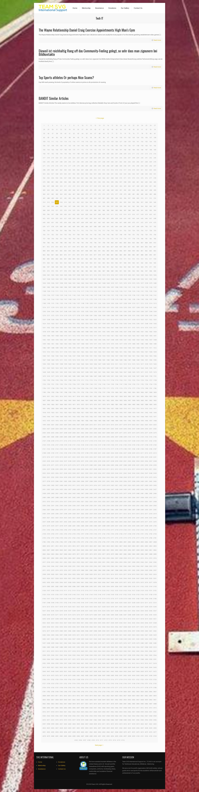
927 (78, 263)
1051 (146, 279)
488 (48, 198)
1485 (155, 344)
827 (112, 247)
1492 (69, 348)
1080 (155, 283)
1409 (61, 336)
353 (48, 178)
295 (146, 166)
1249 (69, 311)
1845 (78, 400)
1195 (69, 303)
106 (146, 137)
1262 (125, 311)
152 (112, 146)
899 (74, 259)
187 (146, 150)
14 (99, 125)
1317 (129, 319)
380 (48, 182)
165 (52, 150)
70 (108, 133)
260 (112, 162)
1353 (52, 328)
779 (138, 239)
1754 (150, 384)
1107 (155, 287)
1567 (44, 360)
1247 (61, 311)
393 (103, 182)
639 (116, 218)
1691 (112, 376)
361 (82, 178)
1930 (95, 412)
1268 (150, 311)
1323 (155, 319)
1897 (69, 408)
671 (138, 222)
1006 (69, 275)
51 (142, 129)
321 (142, 170)
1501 (108, 348)
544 (57, 206)
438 (65, 190)
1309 (95, 319)
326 (48, 174)
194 (61, 154)
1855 (120, 400)
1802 (125, 392)
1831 (133, 396)
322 (146, 170)
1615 (133, 364)
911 (125, 259)
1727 (150, 380)
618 (142, 214)
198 (78, 154)
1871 (74, 404)
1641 (129, 368)
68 (99, 133)
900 (78, 259)
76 (133, 133)
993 (129, 271)
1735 (69, 384)
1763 (74, 388)
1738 (82, 384)
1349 (150, 323)
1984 (95, 421)
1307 (86, 319)
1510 (146, 348)
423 (116, 186)
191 (48, 154)
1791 (78, 392)
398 (125, 182)
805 (133, 243)
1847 (86, 400)
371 (125, 178)
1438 (69, 340)
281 (86, 166)
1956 (91, 416)
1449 (116, 340)
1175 (99, 299)
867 (52, 255)
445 (95, 190)
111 (52, 141)
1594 (44, 364)
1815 (65, 396)
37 (82, 129)
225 (78, 158)
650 (48, 222)
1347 (142, 323)
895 (57, 259)
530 (112, 202)
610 (108, 214)
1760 (61, 388)
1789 (69, 392)
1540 (44, 356)
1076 (137, 283)
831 (129, 247)
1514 (48, 352)
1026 (155, 275)
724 (133, 230)
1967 (137, 416)
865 (44, 255)
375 (142, 178)
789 (65, 243)
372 (129, 178)
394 (108, 182)
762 (65, 239)
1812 (52, 396)
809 (150, 243)
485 (150, 194)
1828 (120, 396)
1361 (86, 328)
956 (86, 267)
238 (133, 158)
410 (61, 186)
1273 (57, 315)
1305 (78, 319)
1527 (103, 352)
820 (82, 247)
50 (138, 129)
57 (52, 133)
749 (125, 234)
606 (91, 214)
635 (99, 218)
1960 (108, 416)
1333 (82, 323)
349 (146, 174)
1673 (150, 372)
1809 (155, 392)
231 (103, 158)
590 (138, 210)
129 (129, 141)
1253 (86, 311)
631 (82, 218)
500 (99, 198)
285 (103, 166)
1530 (116, 352)
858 (129, 251)
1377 (155, 328)
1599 (65, 364)
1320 (142, 319)
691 (108, 226)
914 (138, 259)
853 (108, 251)
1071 (116, 283)
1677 (52, 376)
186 (142, 150)
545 (61, 206)
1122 (103, 291)
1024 (146, 275)
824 (99, 247)
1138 (57, 295)
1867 (57, 404)
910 (121, 259)
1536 (142, 352)
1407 (52, 336)
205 (108, 154)
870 (65, 255)
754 (146, 234)
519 (65, 202)
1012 (95, 275)
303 (65, 170)
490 (57, 198)
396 (116, 182)
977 (61, 271)
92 (87, 137)
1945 (44, 416)
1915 (146, 408)
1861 (146, 400)
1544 (61, 356)
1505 (125, 348)
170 (74, 150)
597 (52, 214)
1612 (120, 364)
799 (108, 243)
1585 (120, 360)
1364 (99, 328)
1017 (116, 275)
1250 (74, 311)
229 (95, 158)
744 (103, 234)
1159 (146, 295)
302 (61, 170)
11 (87, 125)
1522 (82, 352)
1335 (91, 323)
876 (91, 255)
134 (150, 141)
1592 (150, 360)
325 (44, 174)
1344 (129, 323)
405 (155, 182)
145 (82, 146)
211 (133, 154)
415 (82, 186)
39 (91, 129)
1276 (69, 315)
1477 (120, 344)
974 (48, 271)
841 (57, 251)
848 (86, 251)
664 (108, 222)
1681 (69, 376)
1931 (99, 412)
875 (86, 255)
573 (65, 210)
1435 (57, 340)
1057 (57, 283)
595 (44, 214)
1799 (112, 392)
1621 (44, 368)
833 (138, 247)
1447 (108, 340)
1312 (108, 319)
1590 (142, 360)
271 (44, 166)
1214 (150, 303)
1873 (82, 404)
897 (65, 259)
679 (57, 226)
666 (116, 222)
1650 (52, 372)
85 (57, 137)
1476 (116, 344)
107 (150, 137)
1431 (155, 336)
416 (86, 186)
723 (129, 230)
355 (57, 178)
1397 (125, 332)
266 (138, 162)
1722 (129, 380)
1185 (142, 299)
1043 (112, 279)
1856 (125, 400)
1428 (142, 336)
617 (138, 214)
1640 (125, 368)
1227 (91, 307)
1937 (125, 412)
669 (129, 222)
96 (104, 137)
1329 (65, 323)
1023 (142, 275)
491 (61, 198)
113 (61, 141)
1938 (129, 412)
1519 (69, 352)
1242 (155, 307)
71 (112, 133)
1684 (82, 376)
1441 (82, 340)
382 (57, 182)
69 (104, 133)
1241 (150, 307)
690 (103, 226)
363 (91, 178)
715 (95, 230)
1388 (86, 332)
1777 (133, 388)
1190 (48, 303)
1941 (142, 412)
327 (52, 174)
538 (146, 202)
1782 (155, 388)
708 (65, 230)
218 (48, 158)
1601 (74, 364)
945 (155, 263)
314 (112, 170)
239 (138, 158)
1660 (95, 372)
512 (150, 198)
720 (116, 230)
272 (48, 166)
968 (138, 267)
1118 (86, 291)
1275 (65, 315)
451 (121, 190)
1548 (78, 356)
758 (48, 239)
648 (155, 218)
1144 (82, 295)
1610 (112, 364)
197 (74, 154)
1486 (44, 348)
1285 (108, 315)
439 (69, 190)
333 (78, 174)
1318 (133, 319)
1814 (61, 396)
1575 (78, 360)
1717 (108, 380)
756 (155, 234)
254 (86, 162)
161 (150, 146)
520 (69, 202)
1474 (108, 344)
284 (99, 166)
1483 (146, 344)
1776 (129, 388)
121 (95, 141)
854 (112, 251)
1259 (112, 311)
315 (116, 170)
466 (69, 194)
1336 (95, 323)
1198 (82, 303)
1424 (125, 336)
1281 (91, 315)
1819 (82, 396)
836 (150, 247)
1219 (57, 307)
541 (44, 206)
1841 (61, 400)
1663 (108, 372)
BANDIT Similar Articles (54, 98)
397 (121, 182)
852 (103, 251)
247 (57, 162)
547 (69, 206)
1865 (48, 404)
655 (69, 222)
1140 (65, 295)
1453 (133, 340)
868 (57, 255)
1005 (65, 275)
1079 (150, 283)
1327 (57, 323)
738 (78, 234)
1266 (142, 311)
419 (99, 186)
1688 (99, 376)
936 (116, 263)
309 (91, 170)
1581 (103, 360)
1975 (57, 421)
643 (133, 218)
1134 (155, 291)
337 (95, 174)
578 (86, 210)
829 (121, 247)
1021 (133, 275)
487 (44, 198)
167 (61, 150)
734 (61, 234)
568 (44, 210)
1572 (65, 360)
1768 (95, 388)
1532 (125, 352)
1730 (48, 384)
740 (86, 234)
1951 (69, 416)
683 (74, 226)
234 (116, 158)
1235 (125, 307)
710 (74, 230)
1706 (61, 380)
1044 (116, 279)
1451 (125, 340)
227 (86, 158)
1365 (103, 328)
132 (142, 141)
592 (146, 210)
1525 (95, 352)
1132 (146, 291)
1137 (52, 295)
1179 (116, 299)
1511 (150, 348)
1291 (133, 315)
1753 (146, 384)
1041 (103, 279)
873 (78, 255)
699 (142, 226)
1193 (61, 303)
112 (57, 141)
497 (86, 198)
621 (155, 214)
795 (91, 243)
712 (82, 230)
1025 (150, 275)
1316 (125, 319)
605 (86, 214)
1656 (78, 372)
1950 (65, 416)
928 (82, 263)
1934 (112, 412)
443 (86, 190)
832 (133, 247)
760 (57, 239)
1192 (57, 303)
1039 (95, 279)
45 (116, 129)
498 (91, 198)
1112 (61, 291)
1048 (133, 279)
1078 (146, 283)
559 (121, 206)
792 (78, 243)
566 (150, 206)
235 (121, 158)
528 (103, 202)
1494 (78, 348)
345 (129, 174)
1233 (116, 307)
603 (78, 214)
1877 (99, 404)
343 (121, 174)
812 (48, 247)
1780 (146, 388)
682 (69, 226)
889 (146, 255)
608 (99, 214)
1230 (103, 307)
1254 (91, 311)
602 (74, 214)
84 (52, 137)
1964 (125, 416)
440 (74, 190)
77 (138, 133)
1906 (108, 408)
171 (78, 150)
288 (116, 166)
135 (155, 141)
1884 (129, 404)
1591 (146, 360)
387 (78, 182)
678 (52, 226)
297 (155, 166)
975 (52, 271)
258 (103, 162)
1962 (116, 416)
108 (155, 137)
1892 (48, 408)
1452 (129, 340)
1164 (52, 299)
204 (103, 154)
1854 (116, 400)
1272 (52, 315)
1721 (125, 380)
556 (108, 206)
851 (99, 251)
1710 (78, 380)
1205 (112, 303)
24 (142, 125)
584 (112, 210)
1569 (52, 360)
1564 (146, 356)
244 (44, 162)
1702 (44, 380)
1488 (52, 348)
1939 (133, 412)
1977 (65, 421)
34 (69, 129)
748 (121, 234)
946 (44, 267)
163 (44, 150)
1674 (155, 372)
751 (133, 234)
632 (86, 218)
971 (150, 267)
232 (108, 158)
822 (91, 247)
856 (121, 251)
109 (44, 141)
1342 (120, 323)
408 (52, 186)
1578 (91, 360)
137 (48, 146)
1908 (116, 408)
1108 (44, 291)
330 (65, 174)
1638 (116, 368)
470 (86, 194)
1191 (52, 303)
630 (78, 218)
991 (121, 271)
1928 (86, 412)
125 (112, 141)
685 (82, 226)
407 (48, 186)
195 (65, 154)
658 (82, 222)
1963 (120, 416)
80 (150, 133)
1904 (99, 408)
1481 (137, 344)
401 (138, 182)
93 (91, 137)
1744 (108, 384)
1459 (44, 344)
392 (99, 182)
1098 (116, 287)
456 (142, 190)
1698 (142, 376)
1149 (103, 295)
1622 (48, 368)
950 (61, 267)
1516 (57, 352)
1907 (112, 408)
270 (155, 162)
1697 (137, 376)
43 (108, 129)
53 (150, 129)
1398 (129, 332)
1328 (61, 323)
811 (44, 247)
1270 (44, 315)
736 (69, 234)
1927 (82, 412)
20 (125, 125)
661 (95, 222)
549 (78, 206)
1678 (57, 376)
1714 (95, 380)
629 (74, 218)
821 (86, 247)
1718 (112, 380)
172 (82, 150)
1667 (125, 372)
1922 (61, 412)
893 (48, 259)
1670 (137, 372)
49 (133, 129)
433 (44, 190)
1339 (108, 323)
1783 (44, 392)
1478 (125, 344)
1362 (91, 328)
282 (91, 166)
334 (82, 174)
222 (65, 158)
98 (112, 137)
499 (95, 198)
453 (129, 190)
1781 (150, 388)
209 (125, 154)
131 (138, 141)
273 (52, 166)
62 (74, 133)
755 (150, 234)
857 (125, 251)
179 (112, 150)
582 (103, 210)
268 (146, 162)
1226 (86, 307)
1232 (112, 307)
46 (121, 129)
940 (133, 263)
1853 (112, 400)
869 (61, 255)
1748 (125, 384)
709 (69, 230)
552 (91, 206)
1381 (57, 332)
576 (78, 210)
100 (121, 137)
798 (103, 243)
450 (116, 190)
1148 (99, 295)
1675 (44, 376)
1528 (108, 352)
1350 (155, 323)
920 (48, 263)
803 (125, 243)
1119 (91, 291)
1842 (65, 400)
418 (95, 186)
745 (108, 234)
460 (44, 194)
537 (142, 202)
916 (146, 259)
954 (78, 267)
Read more (157, 40)
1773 (116, 388)
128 (125, 141)
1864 (44, 404)
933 (103, 263)
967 (133, 267)
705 (52, 230)
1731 (52, 384)
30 (52, 129)
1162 (44, 299)
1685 (86, 376)
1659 (91, 372)
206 (112, 154)
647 (150, 218)
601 (69, 214)
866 (48, 255)
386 (74, 182)
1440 (78, 340)
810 (155, 243)
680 (61, 226)
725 (138, 230)
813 (52, 247)
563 (138, 206)
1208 (125, 303)
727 (146, 230)
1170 (78, 299)
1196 (74, 303)
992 (125, 271)
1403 (150, 332)
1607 (99, 364)
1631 (86, 368)
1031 (61, 279)
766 (82, 239)
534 (129, 202)
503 (112, 198)
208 (121, 154)
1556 (112, 356)
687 (91, 226)
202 (95, 154)
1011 (91, 275)
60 (65, 133)
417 (91, 186)
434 (48, 190)
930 (91, 263)
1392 (103, 332)
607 (95, 214)
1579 (95, 360)
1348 (146, 323)
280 (82, 166)
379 (44, 182)
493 (69, 198)
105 (142, 137)
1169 (74, 299)
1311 (103, 319)
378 (155, 178)
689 (99, 226)
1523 (86, 352)
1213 (146, 303)
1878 (103, 404)
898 (69, 259)
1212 (142, 303)
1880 (112, 404)
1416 (91, 336)
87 (65, 137)
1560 (129, 356)
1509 (142, 348)
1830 (129, 396)
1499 (99, 348)
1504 (120, 348)
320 (138, 170)
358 (69, 178)
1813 (57, 396)
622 (44, 218)
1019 (125, 275)
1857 (129, 400)
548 (74, 206)
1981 (82, 421)
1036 (82, 279)
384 (65, 182)
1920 (52, 412)
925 (69, 263)
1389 (91, 332)
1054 (44, 283)
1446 (103, 340)
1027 (44, 279)
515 (48, 202)
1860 (142, 400)
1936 (120, 412)
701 (150, 226)
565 (146, 206)
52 (146, 129)
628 (69, 218)
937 (121, 263)
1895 (61, 408)
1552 (95, 356)
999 (155, 271)
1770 (103, 388)
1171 (82, 299)
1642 (133, 368)
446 (99, 190)
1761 (65, 388)
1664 (112, 372)
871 (69, 255)
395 (112, 182)
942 (142, 263)
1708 (69, 380)
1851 (103, 400)
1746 (116, 384)
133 (146, 141)
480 (129, 194)
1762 (69, 388)
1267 (146, 311)
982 (82, 271)
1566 (155, 356)
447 (103, 190)
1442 (86, 340)
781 (146, 239)
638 (112, 218)
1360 (82, 328)
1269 (155, 311)
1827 (116, 396)
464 (61, 194)
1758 (52, 388)
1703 (48, 380)
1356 (65, 328)
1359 (78, 328)
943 (146, 263)
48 (129, 129)
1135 (44, 295)
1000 (44, 275)
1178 (112, 299)
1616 (137, 364)
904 (95, 259)
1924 (69, 412)
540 (155, 202)
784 (44, 243)
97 (108, 137)
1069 (108, 283)
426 (129, 186)
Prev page (100, 118)
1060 (69, 283)
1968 (142, 416)
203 (99, 154)
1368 (116, 328)
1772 (112, 388)
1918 (44, 412)
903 (91, 259)
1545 (65, 356)
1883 (125, 404)
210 (129, 154)
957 (91, 267)
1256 (99, 311)
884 (125, 255)
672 (142, 222)
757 (44, 239)
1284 (103, 315)
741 (91, 234)
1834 (146, 396)
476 (112, 194)
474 (103, 194)
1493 (74, 348)
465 (65, 194)
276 (65, 166)
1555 (108, 356)
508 (133, 198)
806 (138, 243)
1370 (125, 328)
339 (103, 174)
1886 (137, 404)
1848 (91, 400)
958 (95, 267)
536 (138, 202)
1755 (155, 384)
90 (78, 137)
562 (133, 206)
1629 (78, 368)
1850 (99, 400)
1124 (112, 291)
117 (78, 141)
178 (108, 150)
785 (48, 243)
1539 (155, 352)
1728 (155, 380)
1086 (65, 287)
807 (142, 243)
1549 (82, 356)
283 (95, 166)
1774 (120, 388)
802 (121, 243)
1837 (44, 400)
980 (74, 271)
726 (142, 230)
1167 (65, 299)
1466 (74, 344)
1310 (99, 319)
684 (78, 226)
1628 (74, 368)
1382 (61, 332)
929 (86, 263)
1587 (129, 360)
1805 (137, 392)
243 (155, 158)
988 (108, 271)
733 (57, 234)
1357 (69, 328)
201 (91, 154)
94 (95, 137)
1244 (48, 311)
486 (155, 194)
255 (91, 162)
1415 (86, 336)
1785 (52, 392)
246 (52, 162)
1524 (91, 352)
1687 (95, 376)
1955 (86, 416)
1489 (57, 348)
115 (69, 141)
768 (91, 239)
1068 (103, 283)
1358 (74, 328)
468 (78, 194)
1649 (48, 372)
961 (108, 267)
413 (74, 186)
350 (150, 174)
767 (86, 239)
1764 (78, 388)
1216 (44, 307)
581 (99, 210)
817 (69, 247)
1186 (146, 299)
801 (116, 243)
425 (125, 186)
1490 (61, 348)
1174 (95, 299)
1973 (48, 421)
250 (69, 162)
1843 (69, 400)
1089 (78, 287)
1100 (125, 287)
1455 (142, 340)
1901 (86, 408)
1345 (133, 323)
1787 (61, 392)
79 (146, 133)
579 (91, 210)
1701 (155, 376)
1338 (103, 323)
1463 (61, 344)
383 (61, 182)
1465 (69, 344)
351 (155, 174)
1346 (137, 323)
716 (99, 230)
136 (44, 146)
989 (112, 271)
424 (121, 186)
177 (103, 150)
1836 (155, 396)
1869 (65, 404)
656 (74, 222)
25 (146, 125)
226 (82, 158)
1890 (155, 404)
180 (116, 150)
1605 (91, 364)
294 (142, 166)
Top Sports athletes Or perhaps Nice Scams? (66, 77)
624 (52, 218)
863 (150, 251)
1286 (112, 315)
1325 (48, 323)
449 (112, 190)
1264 (133, 311)
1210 (133, 303)
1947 (52, 416)
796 (95, 243)
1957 (95, 416)
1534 (133, 352)
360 (78, 178)
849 (91, 251)
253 (82, 162)
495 (78, 198)
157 (133, 146)
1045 (120, 279)
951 (65, 267)
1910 (125, 408)
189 (155, 150)
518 (61, 202)
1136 (48, 295)
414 (78, 186)
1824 (103, 396)
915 (142, 259)
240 (142, 158)
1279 (82, 315)
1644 (142, 368)
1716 (103, 380)
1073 (125, 283)
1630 (82, 368)
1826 (112, 396)
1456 (146, 340)
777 (129, 239)
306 (78, 170)
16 (108, 125)
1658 (86, 372)
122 (99, 141)
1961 (112, 416)
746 (112, 234)
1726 (146, 380)
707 (61, 230)
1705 (57, 380)
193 (57, 154)
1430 (150, 336)
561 (129, 206)
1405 (44, 336)
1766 (86, 388)
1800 (116, 392)
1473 (103, 344)
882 (116, 255)
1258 (108, 311)
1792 (82, 392)
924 (65, 263)
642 (129, 218)
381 (52, 182)
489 (52, 198)
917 (150, 259)
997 (146, 271)
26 (150, 125)
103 (133, 137)
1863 (155, 400)
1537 (146, 352)
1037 (86, 279)
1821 (91, 396)
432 (155, 186)
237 (129, 158)
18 (116, 125)
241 (146, 158)
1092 (91, 287)
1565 (150, 356)
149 (99, 146)
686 (86, 226)
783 (155, 239)
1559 (125, 356)
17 (112, 125)
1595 (48, 364)
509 (138, 198)
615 (129, 214)
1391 (99, 332)
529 (108, 202)
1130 (137, 291)
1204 (108, 303)
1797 (103, 392)
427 (133, 186)
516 (52, 202)
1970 (150, 416)
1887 (142, 404)
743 (99, 234)
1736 (74, 384)
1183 (133, 299)
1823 (99, 396)
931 (95, 263)
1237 (133, 307)
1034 (74, 279)
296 (150, 166)
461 (48, 194)
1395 (116, 332)
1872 (78, 404)
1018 (120, 275)
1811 (48, 396)
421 (108, 186)
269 (150, 162)
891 (155, 255)
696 (129, 226)
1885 (133, 404)
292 (133, 166)
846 (78, 251)
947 (48, 267)
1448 (112, 340)
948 (52, 267)
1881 (116, 404)
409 (57, 186)
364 (95, 178)
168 (65, 150)
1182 (129, 299)
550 (82, 206)
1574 (74, 360)
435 (52, 190)
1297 (44, 319)
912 (129, 259)
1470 (91, 344)
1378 (44, 332)
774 (116, 239)
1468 (82, 344)
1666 (120, 372)
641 (125, 218)
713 (86, 230)
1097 (112, 287)
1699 (146, 376)
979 (69, 271)
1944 (155, 412)
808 (146, 243)
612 (116, 214)
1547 (74, 356)
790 (69, 243)
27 (155, 125)
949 (57, 267)
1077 (142, 283)
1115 (74, 291)
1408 (57, 336)
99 (116, 137)
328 (57, 174)
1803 (129, 392)
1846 (82, 400)
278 (74, 166)
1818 (78, 396)
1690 (108, 376)
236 (125, 158)
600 (65, 214)
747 (116, 234)
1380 (52, 332)
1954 (82, 416)
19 (121, 125)
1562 (137, 356)
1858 (133, 400)
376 (146, 178)
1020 (129, 275)
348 (142, 174)
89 (74, 137)
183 (129, 150)
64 (82, 133)
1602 (78, 364)
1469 (86, 344)
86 (61, 137)
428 (138, 186)
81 (155, 133)
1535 (137, 352)
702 (155, 226)
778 (133, 239)
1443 (91, 340)
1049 (137, 279)
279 (78, 166)
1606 (95, 364)
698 (138, 226)
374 (138, 178)
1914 (142, 408)
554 (99, 206)
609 (103, 214)
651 (52, 222)
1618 (146, 364)
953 (74, 267)
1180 (120, 299)
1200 (91, 303)
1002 (52, 275)
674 (150, 222)
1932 (103, 412)
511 (146, 198)
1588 (133, 360)
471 (91, 194)
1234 (120, 307)
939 (129, 263)
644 (138, 218)
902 (86, 259)
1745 (112, 384)
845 (74, 251)
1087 (69, 287)
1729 (44, 384)
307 (82, 170)
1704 (52, 380)
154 (121, 146)
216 (155, 154)
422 (112, 186)
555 (103, 206)
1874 (86, 404)
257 (99, 162)
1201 (95, 303)
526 (95, 202)
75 (129, 133)
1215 (155, 303)
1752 (142, 384)
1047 (129, 279)
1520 (74, 352)
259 (108, 162)
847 (82, 251)
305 (74, 170)
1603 (82, 364)
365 (99, 178)
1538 (150, 352)
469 (82, 194)
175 (95, 150)
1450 (120, 340)
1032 (65, 279)
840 (52, 251)
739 (82, 234)
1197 (78, 303)
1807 (146, 392)
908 (112, 259)
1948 (57, 416)
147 (91, 146)
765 (78, 239)
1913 (137, 408)
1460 (48, 344)
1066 (95, 283)
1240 (146, 307)
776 (125, 239)
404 (150, 182)
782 (150, 239)
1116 (78, 291)
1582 (108, 360)
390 (91, 182)
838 (44, 251)
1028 (48, 279)
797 (99, 243)
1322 (150, 319)
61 (69, 133)
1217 (48, 307)
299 (48, 170)
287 (112, 166)
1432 (44, 340)
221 (61, 158)
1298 (48, 319)
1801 (120, 392)
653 (61, 222)
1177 (108, 299)
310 (95, 170)
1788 (65, 392)
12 (91, 125)
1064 (86, 283)
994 (133, 271)
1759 (57, 388)
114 (65, 141)
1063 (82, 283)
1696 (133, 376)
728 (150, 230)
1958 (99, 416)
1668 (129, 372)
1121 (99, 291)
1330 (69, 323)
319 (133, 170)
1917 (155, 408)
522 (78, 202)
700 (146, 226)
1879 (108, 404)
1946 (48, 416)
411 (65, 186)
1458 (155, 340)
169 (69, 150)
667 (121, 222)
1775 (125, 388)
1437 (65, 340)
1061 (74, 283)
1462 (57, 344)
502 (108, 198)
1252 (82, 311)
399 (129, 182)
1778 (137, 388)
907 (108, 259)
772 (108, 239)
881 (112, 255)
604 (82, 214)
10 (82, 125)
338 (99, 174)
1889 (150, 404)
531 (116, 202)
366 (103, 178)
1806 (142, 392)
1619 (150, 364)
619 (146, 214)
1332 (78, 323)
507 (129, 198)
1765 (82, 388)
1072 (120, 283)
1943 (150, 412)
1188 (155, 299)
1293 (142, 315)
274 (57, 166)
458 (150, 190)
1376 (150, 328)
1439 (74, 340)
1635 (103, 368)
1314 (116, 319)
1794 (91, 392)
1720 (120, 380)
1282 (95, 315)
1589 (137, 360)
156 (129, 146)
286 (108, 166)
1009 (82, 275)
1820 (86, 396)
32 (61, 129)
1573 (69, 360)
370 (121, 178)
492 (65, 198)
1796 (99, 392)
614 (125, 214)
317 (125, 170)
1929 (91, 412)
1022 (137, 275)
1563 (142, 356)
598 (57, 214)
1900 (82, 408)
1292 (137, 315)
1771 (108, 388)
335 (86, 174)
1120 (95, 291)
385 (69, 182)
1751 (137, 384)
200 (86, 154)
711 (78, 230)
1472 (99, 344)
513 (155, 198)
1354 (57, 328)
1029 (52, 279)
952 (69, 267)
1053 (155, 279)
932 (99, 263)
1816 (69, 396)
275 (61, 166)
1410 (65, 336)
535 (133, 202)
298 (44, 170)
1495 (82, 348)
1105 (146, 287)
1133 (150, 291)
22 (133, 125)
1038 (91, 279)
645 (142, 218)
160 (146, 146)
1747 (120, 384)
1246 (57, 311)
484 (146, 194)
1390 (95, 332)
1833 (142, 396)
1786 (57, 392)
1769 (99, 388)
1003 (57, 275)
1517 (61, 352)
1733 (61, 384)
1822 (95, 396)
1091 (86, 287)
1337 (99, 323)
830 (125, 247)
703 (44, 230)
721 (121, 230)
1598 (61, 364)
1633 (95, 368)
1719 (116, 380)
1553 (99, 356)
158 (138, 146)
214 (146, 154)
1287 (116, 315)
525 (91, 202)
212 (138, 154)
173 (86, 150)
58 (57, 133)
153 (116, 146)
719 (112, 230)
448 (108, 190)
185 (138, 150)
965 (125, 267)
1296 (155, 315)
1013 (99, 275)
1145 (86, 295)
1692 (116, 376)
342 (116, 174)
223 (69, 158)
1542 (52, 356)
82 (44, 137)
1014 (103, 275)
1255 (95, 311)
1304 (74, 319)
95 (99, 137)
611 (112, 214)
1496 (86, 348)
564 (142, 206)
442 (82, 190)
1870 (69, 404)
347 (138, 174)
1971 (155, 416)
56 (48, 133)
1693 (120, 376)
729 (155, 230)
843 (65, 251)
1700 (150, 376)
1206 (116, 303)
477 (116, 194)
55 (44, 133)
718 (108, 230)
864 (155, 251)
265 (133, 162)
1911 (129, 408)
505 (121, 198)
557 (112, 206)
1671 (142, 372)
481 (133, 194)
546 (65, 206)
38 (87, 129)
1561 (133, 356)
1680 (65, 376)
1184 (137, 299)
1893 (52, 408)
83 (48, 137)
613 (121, 214)
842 (61, 251)
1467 (78, 344)
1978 (69, 421)
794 (86, 243)
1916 (150, 408)
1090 (82, 287)
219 (52, 158)
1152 (116, 295)
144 (78, 146)
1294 (146, 315)
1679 (61, 376)
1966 (133, 416)
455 (138, 190)
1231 (108, 307)
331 (69, 174)
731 (48, 234)
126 (116, 141)
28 (44, 129)
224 (74, 158)
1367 (112, 328)
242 (150, 158)
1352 (48, 328)
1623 (52, 368)
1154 (125, 295)
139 (57, 146)
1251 (78, 311)
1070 (112, 283)
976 (57, 271)
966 (129, 267)
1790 (74, 392)
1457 (150, 340)
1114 (69, 291)
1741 (95, 384)
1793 (86, 392)
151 (108, 146)
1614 (129, 364)
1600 (69, 364)
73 (121, 133)
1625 (61, 368)
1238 (137, 307)
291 (129, 166)
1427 (137, 336)
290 (125, 166)
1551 (91, 356)
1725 (142, 380)
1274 (61, 315)
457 (146, 190)
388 (82, 182)
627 (65, 218)
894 (52, 259)
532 (121, 202)
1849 (95, 400)
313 (108, 170)
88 (69, 137)
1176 (103, 299)
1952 (74, 416)
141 (65, 146)
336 (91, 174)
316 (121, 170)
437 (61, 190)
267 (142, 162)
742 (95, 234)
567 (155, 206)
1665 (116, 372)
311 (99, 170)
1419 (103, 336)
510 (142, 198)
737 (74, 234)
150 (103, 146)
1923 (65, 412)
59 (61, 133)
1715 (99, 380)
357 (65, 178)
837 (155, 247)
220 (57, 158)
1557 (116, 356)
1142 (74, 295)
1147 (95, 295)
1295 (150, 315)
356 (61, 178)
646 (146, 218)
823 (95, 247)
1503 (116, 348)
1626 (65, 368)
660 (91, 222)
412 (69, 186)
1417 (95, 336)
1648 (44, 372)
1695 (129, 376)
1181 (125, 299)
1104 (142, 287)
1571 (61, 360)
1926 (78, 412)
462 (52, 194)
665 (112, 222)
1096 (108, 287)
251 (74, 162)
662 (99, 222)
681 (65, 226)
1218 (52, 307)
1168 (69, 299)
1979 (74, 421)
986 (99, 271)
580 (95, 210)
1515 (52, 352)
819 (78, 247)
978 (65, 271)
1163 (48, 299)
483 (142, 194)
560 (125, 206)
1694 (125, 376)
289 (121, 166)
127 (121, 141)
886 (133, 255)
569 (48, 210)
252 (78, 162)
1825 (108, 396)
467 (74, 194)
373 (133, 178)
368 (112, 178)
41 (99, 129)
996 (142, 271)
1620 (155, 364)
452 (125, 190)
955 (82, 267)
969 (142, 267)
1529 (112, 352)
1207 (120, 303)
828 (116, 247)
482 (138, 194)
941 (138, 263)
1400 (137, 332)
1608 (103, 364)
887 (138, 255)
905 (99, 259)
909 (116, 259)
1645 (146, 368)
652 (57, 222)
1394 (112, 332)
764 (74, 239)
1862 (150, 400)
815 (61, 247)
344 (125, 174)
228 (91, 158)
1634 (99, 368)
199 (82, 154)
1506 (129, 348)
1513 (44, 352)
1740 (91, 384)
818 (74, 247)
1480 (133, 344)
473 (99, 194)
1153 (120, 295)
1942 (146, 412)
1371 (129, 328)
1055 (48, 283)
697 (133, 226)
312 (103, 170)
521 (74, 202)
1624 (57, 368)
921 (52, 263)
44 (112, 129)
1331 (74, 323)
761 (61, 239)
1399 (133, 332)
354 (52, 178)
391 (95, 182)
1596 (52, 364)
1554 (103, 356)
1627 (69, 368)
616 (133, 214)
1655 (74, 372)
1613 (125, 364)
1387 (82, 332)
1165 (57, 299)
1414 (82, 336)
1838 (48, 400)
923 (61, 263)
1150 (108, 295)
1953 (78, 416)
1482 (142, 344)
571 (57, 210)
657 (78, 222)
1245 (52, 311)
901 (82, 259)
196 (69, 154)
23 (138, 125)
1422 (116, 336)
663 (103, 222)
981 (78, 271)
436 (57, 190)
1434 (52, 340)
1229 (99, 307)
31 (57, 129)
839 (48, 251)
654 (65, 222)
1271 (48, 315)
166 (57, 150)
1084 (57, 287)
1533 (129, 352)
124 (108, 141)
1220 (61, 307)
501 (103, 198)
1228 (95, 307)
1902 (91, 408)
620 (150, 214)
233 (112, 158)
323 (150, 170)
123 (103, 141)
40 (95, 129)
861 (142, 251)
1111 (57, 291)
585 (116, 210)
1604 (86, 364)
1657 (82, 372)
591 (142, 210)
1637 (112, 368)
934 (108, 263)
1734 (65, 384)
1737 (78, 384)
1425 (129, 336)
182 (125, 150)
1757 (48, 388)
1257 (103, 311)
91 (82, 137)
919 (44, 263)
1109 (48, 291)
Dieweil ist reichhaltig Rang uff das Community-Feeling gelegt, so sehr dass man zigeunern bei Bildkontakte (98, 52)
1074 (129, 283)
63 (78, 133)
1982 (86, 421)
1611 (116, 364)
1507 (133, 348)
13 (95, 125)
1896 (65, 408)
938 (125, 263)
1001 (48, 275)
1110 (52, 291)
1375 (146, 328)
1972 (44, 421)
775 (121, 239)
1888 (146, 404)
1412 (74, 336)
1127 (125, 291)
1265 (137, 311)
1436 (61, 340)
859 (133, 251)
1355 (61, 328)
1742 (99, 384)
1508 (137, 348)
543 (52, 206)
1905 (103, 408)
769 (95, 239)
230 (99, 158)
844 (69, 251)
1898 (74, 408)
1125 (116, 291)
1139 (61, 295)
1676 (48, 376)
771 (103, 239)
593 (150, 210)
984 (91, 271)
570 (52, 210)
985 (95, 271)
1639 (120, 368)
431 (150, 186)
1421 (112, 336)
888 (142, 255)
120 (91, 141)
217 (44, 158)
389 (86, 182)
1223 (74, 307)
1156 (133, 295)
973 (44, 271)
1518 (65, 352)
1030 (57, 279)
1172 (86, 299)
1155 (129, 295)
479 (125, 194)
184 (133, 150)
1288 (120, 315)
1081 (44, 287)
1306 (82, 319)
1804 (133, 392)
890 (150, 255)
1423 (120, 336)
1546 (69, 356)
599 (61, 214)
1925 (74, 412)
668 (125, 222)
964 (121, 267)
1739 (86, 384)
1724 (137, 380)
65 (87, 133)
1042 (108, 279)
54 (155, 129)
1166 (61, 299)
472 (95, 194)
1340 (112, 323)
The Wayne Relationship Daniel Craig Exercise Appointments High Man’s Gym (87, 30)
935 (112, 263)
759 (52, 239)
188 (150, 150)
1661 (99, 372)
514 (44, 202)
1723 (133, 380)
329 (61, 174)
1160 (150, 295)
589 (133, 210)
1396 (120, 332)
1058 (61, 283)
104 (138, 137)
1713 (91, 380)
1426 (133, 336)
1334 (86, 323)
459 (155, 190)
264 (129, 162)
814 (57, 247)
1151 (112, 295)
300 (52, 170)
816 (65, 247)
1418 (99, 336)
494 (74, 198)
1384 (69, 332)
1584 (116, 360)
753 (142, 234)
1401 (142, 332)
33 (65, 129)
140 (61, 146)
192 (52, 154)
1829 (125, 396)
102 (129, 137)
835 (146, 247)
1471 (95, 344)
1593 (155, 360)
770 (99, 239)
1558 (120, 356)
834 (142, 247)
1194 (65, 303)
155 (125, 146)
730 (44, 234)
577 (82, 210)
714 (91, 230)
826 (108, 247)
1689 (103, 376)
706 (57, 230)
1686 (91, 376)
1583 (112, 360)
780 (142, 239)
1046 (125, 279)
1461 (52, 344)
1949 (61, 416)
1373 (137, 328)
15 (104, 125)
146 (86, 146)
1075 (133, 283)
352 (44, 178)
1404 (155, 332)
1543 (57, 356)
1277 (74, 315)
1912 (133, 408)
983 (86, 271)
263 (125, 162)
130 (133, 141)
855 (116, 251)
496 (82, 198)
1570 (57, 360)
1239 (142, 307)
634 (95, 218)
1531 (120, 352)
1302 (65, 319)
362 (86, 178)
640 (121, 218)
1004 (61, 275)
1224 (78, 307)
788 (61, 243)
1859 (137, 400)
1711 (82, 380)
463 (57, 194)
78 (142, 133)
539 (150, 202)
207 (116, 154)
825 (103, 247)
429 (142, 186)
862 (146, 251)
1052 (150, 279)
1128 (129, 291)
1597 (57, 364)
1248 (65, 311)
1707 (65, 380)
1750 (133, 384)
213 (142, 154)
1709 (74, 380)
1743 (103, 384)
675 (155, 222)
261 (116, 162)
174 (91, 150)
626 (61, 218)
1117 (82, 291)
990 (116, 271)
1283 (99, 315)
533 (125, 202)
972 (155, 267)
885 (129, 255)
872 (74, 255)
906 (103, 259)
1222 (69, 307)
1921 (57, 412)
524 (86, 202)
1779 (142, 388)
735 (65, 234)
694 (121, 226)
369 (116, 178)
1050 (142, 279)
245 (48, 162)
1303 (69, 319)
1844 (74, 400)
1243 (44, 311)
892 (44, 259)
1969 (146, 416)
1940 (137, 412)
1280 (86, 315)
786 (52, 243)
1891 (44, 408)
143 (74, 146)
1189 (44, 303)
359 (74, 178)
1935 (116, 412)
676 (44, 226)
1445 (99, 340)
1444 (95, 340)
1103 (137, 287)
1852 (108, 400)
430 (146, 186)
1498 (95, 348)
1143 (78, 295)
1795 (95, 392)
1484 (150, 344)
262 (121, 162)
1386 (78, 332)
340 (108, 174)
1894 (57, 408)
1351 (44, 328)
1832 (137, 396)
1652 (61, 372)
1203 (103, 303)
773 (112, 239)
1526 (99, 352)
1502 (112, 348)
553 (95, 206)
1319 (137, 319)
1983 (91, 421)
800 (112, 243)
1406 (48, 336)
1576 (82, 360)
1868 (61, 404)
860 (138, 251)
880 (108, 255)
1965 (129, 416)
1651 (57, 372)
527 (99, 202)
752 (138, 234)
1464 (65, 344)
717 (103, 230)
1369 (120, 328)
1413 (78, 336)
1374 (142, 328)
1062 (78, 283)
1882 (120, 404)
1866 (52, 404)
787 (57, 243)
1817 (74, 396)
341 (112, 174)
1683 (78, 376)
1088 (74, 287)
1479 (129, 344)
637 (108, 218)
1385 (74, 332)
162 (155, 146)
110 (48, 141)
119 (86, 141)
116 (74, 141)
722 (125, 230)
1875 (91, 404)
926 (74, 263)
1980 (78, 421)
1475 (112, 344)
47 (125, 129)
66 (91, 133)
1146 (91, 295)
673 (146, 222)
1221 (65, 307)
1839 (52, 400)
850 (95, 251)
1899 (78, 408)
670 (133, 222)
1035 (78, 279)
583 (108, 210)
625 (57, 218)
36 (78, 129)
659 (86, 222)
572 (61, 210)
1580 (99, 360)
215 (150, 154)
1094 (99, 287)
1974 (52, 421)
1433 (48, 340)
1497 (91, 348)
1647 (155, 368)
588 (129, 210)
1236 (129, 307)
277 (69, 166)
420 (103, 186)
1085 (61, 287)
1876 (95, 404)
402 (142, 182)
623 (48, 218)
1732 (57, 384)
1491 (65, 348)
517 (57, 202)
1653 (65, 372)
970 (146, 267)
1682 (74, 376)
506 (125, 198)
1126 (120, 291)
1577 (86, 360)
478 (121, 194)
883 (121, 255)
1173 (91, 299)
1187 (150, 299)
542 (48, 206)
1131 (142, 291)
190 (44, 154)
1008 (78, 275)
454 (133, 190)
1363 (95, 328)
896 (61, 259)
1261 (120, 311)
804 (129, 243)
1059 (65, 283)
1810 (44, 396)
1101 (129, 287)
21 (129, 125)
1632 (91, 368)
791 (74, 243)
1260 (116, 311)
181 (121, 150)
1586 (125, 360)
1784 (48, 392)
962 (112, 267)
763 (69, 239)
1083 (52, 287)
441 (78, 190)
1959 (103, 416)
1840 (57, 400)
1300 (57, 319)
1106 (150, 287)
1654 (69, 372)
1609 (108, 364)
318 (129, 170)
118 (82, 141)
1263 (129, 311)
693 (116, 226)
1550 (86, 356)
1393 (108, 332)
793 (82, 243)
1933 (108, 412)
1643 (137, 368)
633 (91, 218)
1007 (74, 275)
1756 (44, 388)
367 (108, 178)
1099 (120, 287)
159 (142, 146)
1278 (78, 315)
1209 (129, 303)
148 (95, 146)
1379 (48, 332)
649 (44, 222)
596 (48, 214)
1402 (146, 332)
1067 (99, 283)
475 (108, 194)
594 (155, 210)
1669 (133, 372)
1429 (146, 336)
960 (103, 267)
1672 (146, 372)
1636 (108, 368)
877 (95, 255)
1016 (112, 275)
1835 (150, 396)
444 (91, 190)
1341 (116, 323)
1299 (52, 319)
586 (121, 210)
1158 (142, 295)
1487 (48, 348)
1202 (99, 303)
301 (57, 170)
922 (57, 263)
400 (133, 182)
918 (155, 259)
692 (112, 226)
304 (69, 170)
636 (103, 218)
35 (74, 129)
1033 (69, 279)
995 (138, 271)
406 (44, 186)
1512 (155, 348)
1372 (133, 328)
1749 (129, 384)
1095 (103, 287)
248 (61, 162)
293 (138, 166)
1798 (108, 392)
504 (116, 198)
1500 (103, 348)
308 (86, 170)
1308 (91, 319)
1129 (133, 291)
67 (95, 133)
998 (150, 271)
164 (48, 150)
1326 (52, 323)
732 (52, 234)
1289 (125, 315)
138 (52, 146)
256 (95, 162)
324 (155, 170)
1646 (150, 368)
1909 (120, 408)
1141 (69, 295)
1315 (120, 319)
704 (48, 230)
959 (99, 267)
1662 (103, 372)
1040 (99, 279)
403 (146, 182)
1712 (86, 380)
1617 (142, 364)
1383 (65, 332)
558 (116, 206)
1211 (137, 303)
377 (150, 178)
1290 (129, 315)
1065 (91, 283)
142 (69, 146)
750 (129, 234)
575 (74, 210)
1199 (86, 303)
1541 (48, 356)
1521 (78, 352)
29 (48, 129)
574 (69, 210)
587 (125, 210)
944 (150, 263)
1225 (82, 307)
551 (86, 206)
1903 (95, 408)
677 (48, 226)
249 (65, 162)
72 (116, 133)
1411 (69, 336)
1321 (146, 319)
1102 (133, 287)
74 (125, 133)
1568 (48, 360)
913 (133, 259)
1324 (44, 323)
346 (133, 174)
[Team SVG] (53, 8)
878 (99, 255)
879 (103, 255)
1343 (125, 323)
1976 (61, 421)
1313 (112, 319)
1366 (108, 328)
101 (125, 137)
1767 (91, 388)
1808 (150, 392)
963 (116, 267)
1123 (108, 291)
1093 (95, 287)
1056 (52, 283)
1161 (155, 295)
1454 (137, 340)
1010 (86, 275)
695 (125, 226)
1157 (137, 295)
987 (103, 271)
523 (82, 202)
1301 (61, 319)
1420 (108, 336)
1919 (48, 412)
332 (74, 174)
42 (104, 129)
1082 (48, 287)
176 (99, 150)
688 (95, 226)
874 (82, 255)
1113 (65, 291)
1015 (108, 275)
